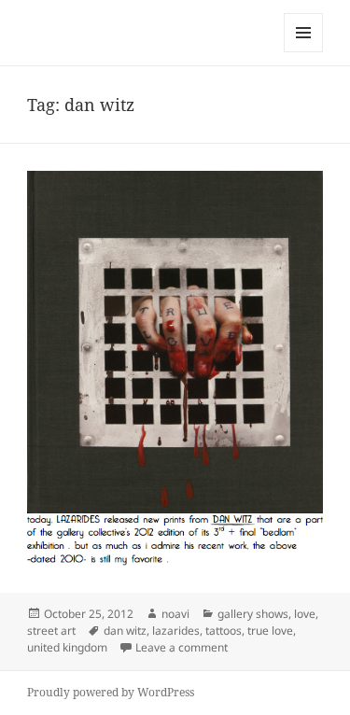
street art (51, 630)
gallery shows (252, 614)
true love (270, 630)
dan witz (125, 630)
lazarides (176, 630)
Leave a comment (181, 647)
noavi (175, 614)
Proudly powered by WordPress (110, 692)
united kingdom (67, 647)
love (304, 614)
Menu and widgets (304, 51)
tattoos (223, 630)
